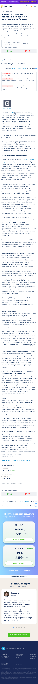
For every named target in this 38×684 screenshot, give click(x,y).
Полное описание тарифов (19, 570)
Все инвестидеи (8, 11)
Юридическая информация (19, 655)
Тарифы (18, 662)
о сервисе (4, 654)
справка (18, 657)
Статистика (33, 656)
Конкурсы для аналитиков (5, 657)
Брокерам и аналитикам (4, 660)
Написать (18, 659)
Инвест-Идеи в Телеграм (14, 648)
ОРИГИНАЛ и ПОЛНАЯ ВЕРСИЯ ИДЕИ (15, 461)
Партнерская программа (4, 664)
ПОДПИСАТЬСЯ (19, 539)
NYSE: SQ (11, 113)
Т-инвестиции (7, 64)
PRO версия (30, 6)
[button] (13, 627)
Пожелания (19, 664)
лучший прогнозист (19, 68)
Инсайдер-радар (32, 659)
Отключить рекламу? (19, 577)
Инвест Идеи (33, 654)
